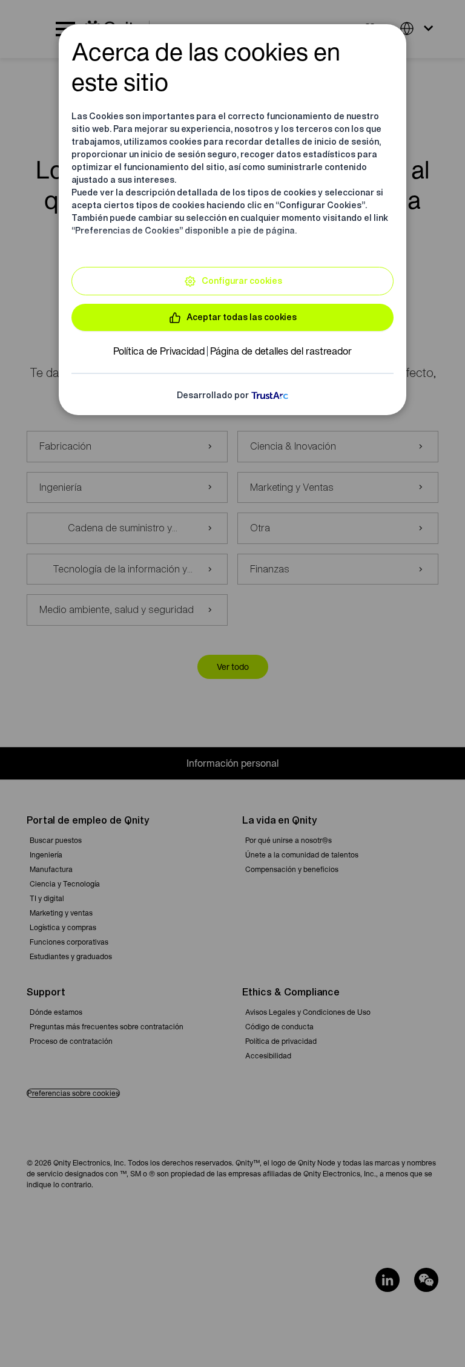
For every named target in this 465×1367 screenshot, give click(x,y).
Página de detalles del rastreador (281, 351)
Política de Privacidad (159, 351)
